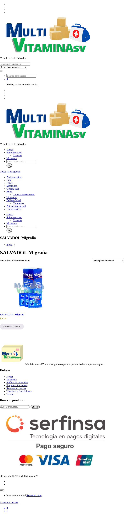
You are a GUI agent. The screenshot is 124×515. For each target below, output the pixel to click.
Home (9, 376)
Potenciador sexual (16, 206)
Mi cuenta (11, 158)
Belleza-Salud (13, 200)
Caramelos (18, 203)
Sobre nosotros (14, 152)
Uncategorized (13, 209)
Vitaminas (11, 197)
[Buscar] (9, 165)
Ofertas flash (12, 188)
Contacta (17, 155)
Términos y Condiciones (18, 391)
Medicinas (11, 185)
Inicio (9, 244)
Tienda (9, 149)
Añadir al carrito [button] (12, 326)
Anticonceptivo (14, 177)
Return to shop (33, 495)
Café (8, 180)
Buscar (35, 407)
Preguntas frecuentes (16, 385)
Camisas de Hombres (24, 194)
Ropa (9, 191)
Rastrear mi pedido (16, 388)
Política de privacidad (17, 382)
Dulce (9, 183)
